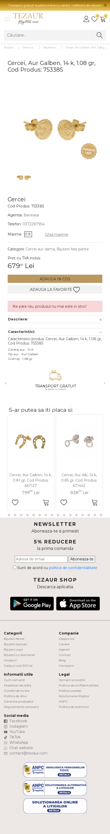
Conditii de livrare (16, 691)
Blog (62, 660)
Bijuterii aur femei (55, 47)
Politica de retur (15, 696)
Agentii (64, 649)
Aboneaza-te (81, 559)
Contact (65, 655)
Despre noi (66, 639)
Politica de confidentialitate (78, 685)
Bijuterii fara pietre (73, 249)
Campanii (66, 666)
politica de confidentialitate (73, 567)
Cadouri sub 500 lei (18, 666)
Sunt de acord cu (56, 567)
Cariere (64, 644)
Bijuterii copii (13, 649)
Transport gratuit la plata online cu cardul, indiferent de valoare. (55, 5)
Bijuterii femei (14, 639)
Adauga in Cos (55, 279)
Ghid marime (56, 234)
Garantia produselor (19, 701)
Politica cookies (70, 691)
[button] (55, 319)
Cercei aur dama (33, 47)
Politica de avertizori (74, 707)
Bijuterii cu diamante (19, 655)
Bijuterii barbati (15, 644)
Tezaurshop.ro (12, 47)
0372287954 (34, 224)
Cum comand (14, 680)
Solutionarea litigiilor (74, 696)
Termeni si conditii (72, 680)
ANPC (63, 701)
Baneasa (31, 215)
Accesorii (10, 660)
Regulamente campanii (21, 707)
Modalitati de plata (17, 685)
